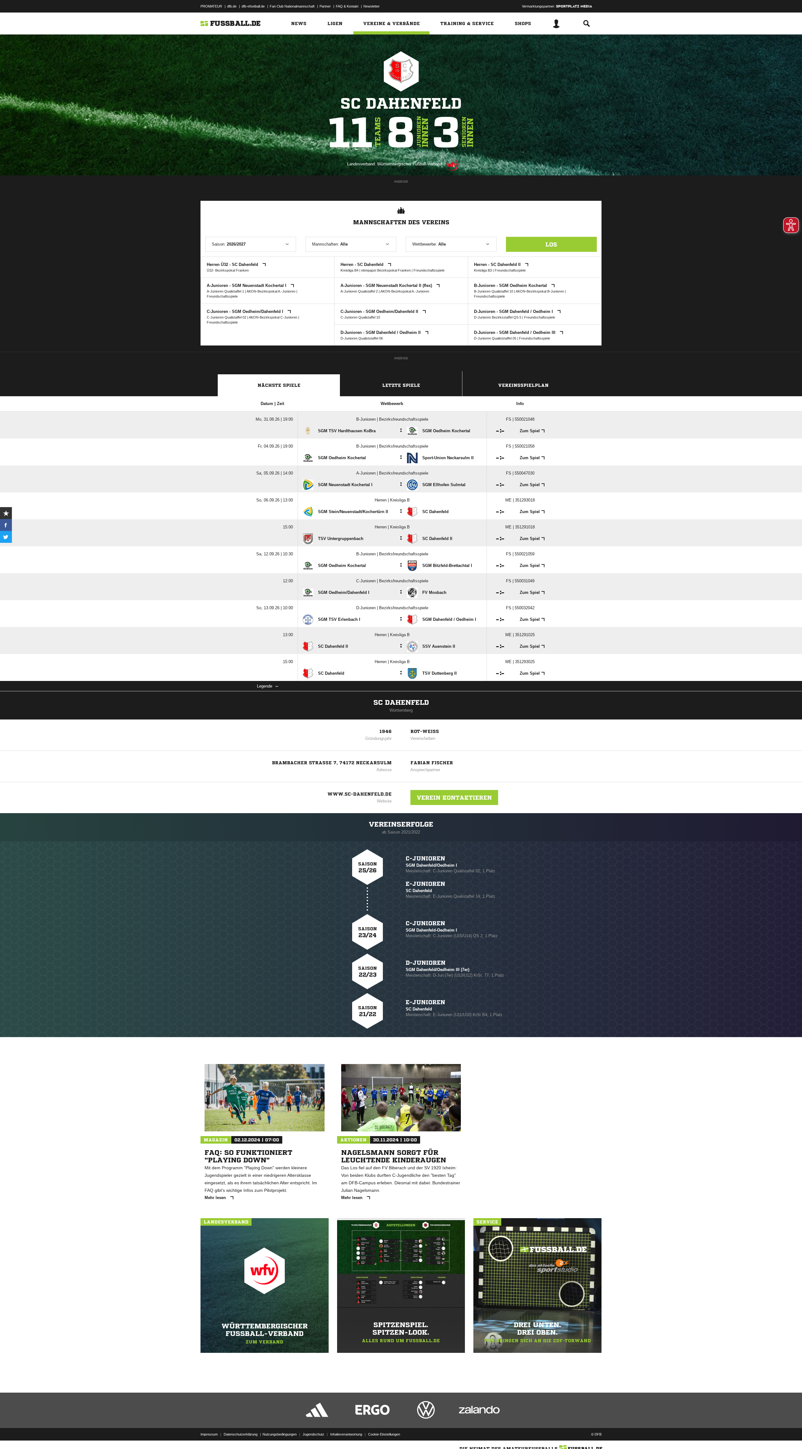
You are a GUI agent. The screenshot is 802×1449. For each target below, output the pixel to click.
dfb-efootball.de (253, 6)
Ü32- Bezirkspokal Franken (228, 270)
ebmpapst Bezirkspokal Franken (386, 270)
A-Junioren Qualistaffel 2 (359, 291)
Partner (325, 6)
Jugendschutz (313, 1434)
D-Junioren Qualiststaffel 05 (495, 338)
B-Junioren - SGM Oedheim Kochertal (511, 285)
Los (551, 244)
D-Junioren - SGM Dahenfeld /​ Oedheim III (515, 332)
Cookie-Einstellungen (384, 1434)
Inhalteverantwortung (346, 1434)
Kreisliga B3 (483, 270)
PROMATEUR (211, 6)
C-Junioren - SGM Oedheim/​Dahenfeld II (380, 311)
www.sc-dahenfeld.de (359, 794)
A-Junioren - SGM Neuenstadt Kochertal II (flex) (387, 285)
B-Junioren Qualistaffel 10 (493, 291)
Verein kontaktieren (454, 797)
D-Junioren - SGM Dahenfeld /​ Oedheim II (381, 332)
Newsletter (371, 6)
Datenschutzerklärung (241, 1434)
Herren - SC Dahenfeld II (498, 264)
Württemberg (401, 710)
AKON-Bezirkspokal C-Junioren (273, 317)
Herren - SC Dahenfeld (363, 264)
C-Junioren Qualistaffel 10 (360, 317)
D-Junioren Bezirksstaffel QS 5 (497, 317)
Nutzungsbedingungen (280, 1434)
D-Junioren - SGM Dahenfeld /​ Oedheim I (514, 311)
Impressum (209, 1434)
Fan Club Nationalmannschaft (292, 6)
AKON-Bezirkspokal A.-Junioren (271, 291)
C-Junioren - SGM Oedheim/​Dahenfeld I (245, 311)
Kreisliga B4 (349, 270)
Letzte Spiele (401, 385)
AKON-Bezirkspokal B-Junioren (540, 291)
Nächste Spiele (279, 385)
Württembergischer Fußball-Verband (409, 164)
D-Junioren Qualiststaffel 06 (362, 338)
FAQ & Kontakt (347, 6)
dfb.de (232, 6)
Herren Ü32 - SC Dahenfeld (233, 264)
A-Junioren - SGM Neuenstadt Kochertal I (247, 285)
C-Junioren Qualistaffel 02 (226, 317)
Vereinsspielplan (523, 385)
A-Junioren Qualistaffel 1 (225, 291)
